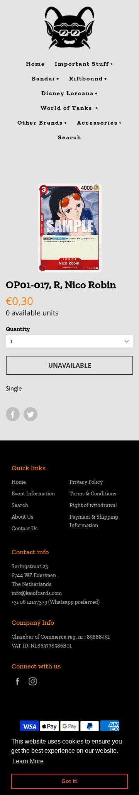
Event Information (33, 493)
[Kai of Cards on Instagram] (33, 686)
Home (19, 482)
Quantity (18, 328)
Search (20, 505)
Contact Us (24, 528)
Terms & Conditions (93, 493)
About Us (22, 517)
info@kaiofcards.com (37, 593)
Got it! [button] (69, 781)
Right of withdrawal (93, 505)
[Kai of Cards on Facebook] (18, 686)
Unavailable (69, 365)
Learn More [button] (28, 761)
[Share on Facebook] (13, 414)
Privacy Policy (86, 482)
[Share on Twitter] (30, 414)
